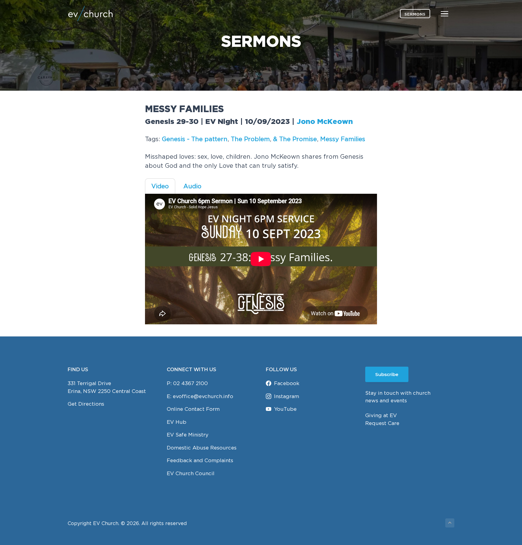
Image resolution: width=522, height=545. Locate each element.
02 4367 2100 (190, 383)
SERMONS (415, 14)
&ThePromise (295, 139)
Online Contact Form (193, 409)
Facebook (286, 383)
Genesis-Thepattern (194, 139)
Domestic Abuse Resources (202, 447)
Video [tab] (160, 186)
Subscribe (386, 374)
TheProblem (250, 139)
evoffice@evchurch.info (203, 396)
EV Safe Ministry (187, 434)
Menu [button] (437, 13)
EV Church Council (190, 473)
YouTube (285, 409)
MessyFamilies (342, 139)
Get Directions (86, 404)
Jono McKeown (325, 121)
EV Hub (176, 422)
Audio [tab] (192, 186)
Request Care (382, 423)
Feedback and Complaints (200, 460)
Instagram (286, 396)
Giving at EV (381, 415)
